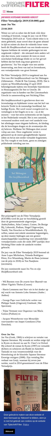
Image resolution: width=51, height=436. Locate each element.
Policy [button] (26, 424)
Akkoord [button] (9, 431)
